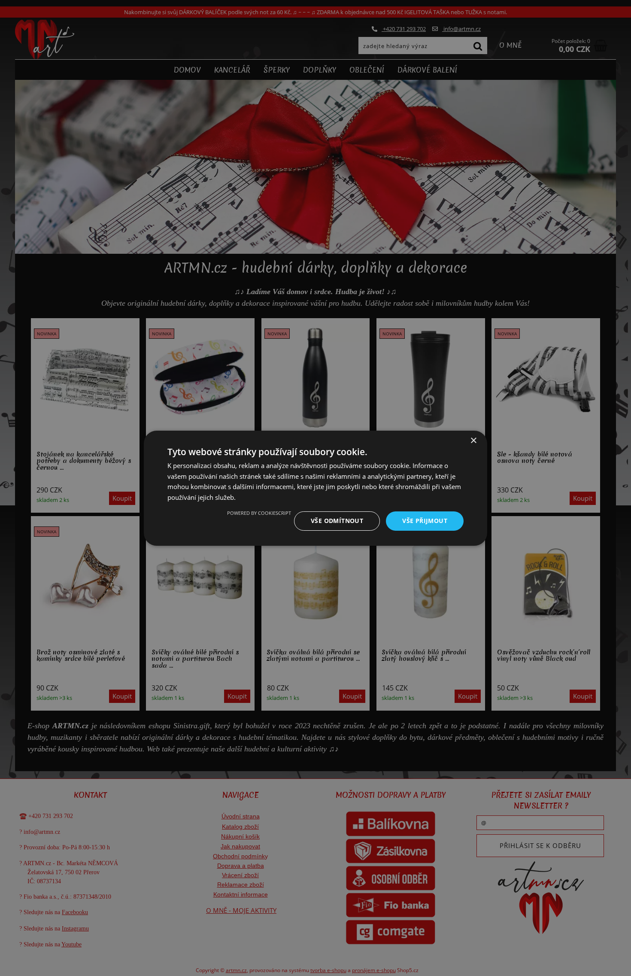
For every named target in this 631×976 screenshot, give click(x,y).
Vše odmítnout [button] (337, 521)
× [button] (473, 440)
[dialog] (315, 488)
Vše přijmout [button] (424, 521)
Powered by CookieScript (259, 513)
